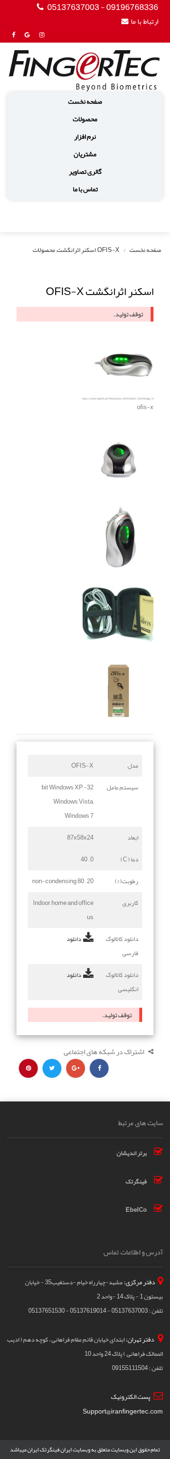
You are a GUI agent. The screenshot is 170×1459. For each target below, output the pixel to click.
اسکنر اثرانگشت (76, 250)
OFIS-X (108, 250)
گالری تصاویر (85, 172)
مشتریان (85, 154)
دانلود (74, 939)
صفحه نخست (85, 101)
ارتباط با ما (144, 21)
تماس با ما (85, 189)
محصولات (85, 119)
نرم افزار (85, 136)
